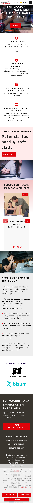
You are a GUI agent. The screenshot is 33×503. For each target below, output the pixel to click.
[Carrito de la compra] (17, 2)
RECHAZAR (24, 495)
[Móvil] (26, 2)
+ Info (16, 25)
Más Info (8, 154)
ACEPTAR (16, 500)
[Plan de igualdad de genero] (14, 205)
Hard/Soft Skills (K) (16, 227)
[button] (15, 2)
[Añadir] (18, 205)
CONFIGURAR (9, 495)
